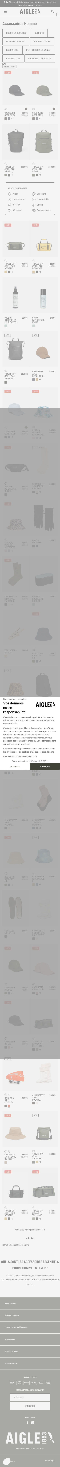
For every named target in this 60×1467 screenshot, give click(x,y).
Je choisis (15, 766)
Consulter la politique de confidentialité (20, 756)
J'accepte (45, 766)
